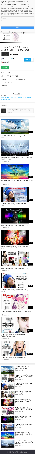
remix (5, 99)
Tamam (17, 27)
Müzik (10, 79)
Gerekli (4, 18)
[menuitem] (24, 40)
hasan (20, 97)
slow (2, 97)
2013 (15, 97)
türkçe (11, 97)
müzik (7, 97)
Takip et (27, 59)
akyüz (29, 97)
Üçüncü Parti (4, 21)
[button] (6, 40)
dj (1, 99)
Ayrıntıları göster (5, 24)
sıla (9, 99)
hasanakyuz (14, 54)
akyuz (24, 97)
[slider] (17, 37)
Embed (5, 67)
